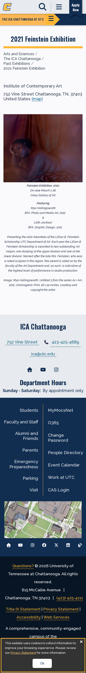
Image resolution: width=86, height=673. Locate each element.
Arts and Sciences (18, 54)
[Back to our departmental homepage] (29, 370)
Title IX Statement (23, 609)
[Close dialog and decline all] (81, 641)
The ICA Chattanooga (22, 59)
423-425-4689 (65, 342)
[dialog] (43, 655)
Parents (30, 449)
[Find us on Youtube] (42, 370)
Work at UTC (61, 477)
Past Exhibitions (16, 63)
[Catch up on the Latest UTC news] (80, 544)
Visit (34, 489)
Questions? (23, 566)
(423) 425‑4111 (69, 598)
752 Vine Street (22, 342)
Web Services (56, 617)
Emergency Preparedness (23, 464)
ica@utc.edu (43, 353)
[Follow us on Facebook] (44, 544)
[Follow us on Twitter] (56, 544)
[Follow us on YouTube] (20, 544)
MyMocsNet (60, 410)
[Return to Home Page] (9, 544)
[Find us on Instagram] (56, 370)
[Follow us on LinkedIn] (68, 544)
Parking (30, 478)
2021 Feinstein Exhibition (24, 68)
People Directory (65, 452)
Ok (42, 663)
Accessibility (29, 617)
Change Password (58, 438)
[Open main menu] (59, 7)
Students (29, 410)
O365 (53, 422)
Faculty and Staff (21, 421)
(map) (37, 98)
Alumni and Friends (26, 436)
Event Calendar (64, 464)
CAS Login (58, 489)
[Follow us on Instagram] (32, 544)
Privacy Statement (61, 609)
